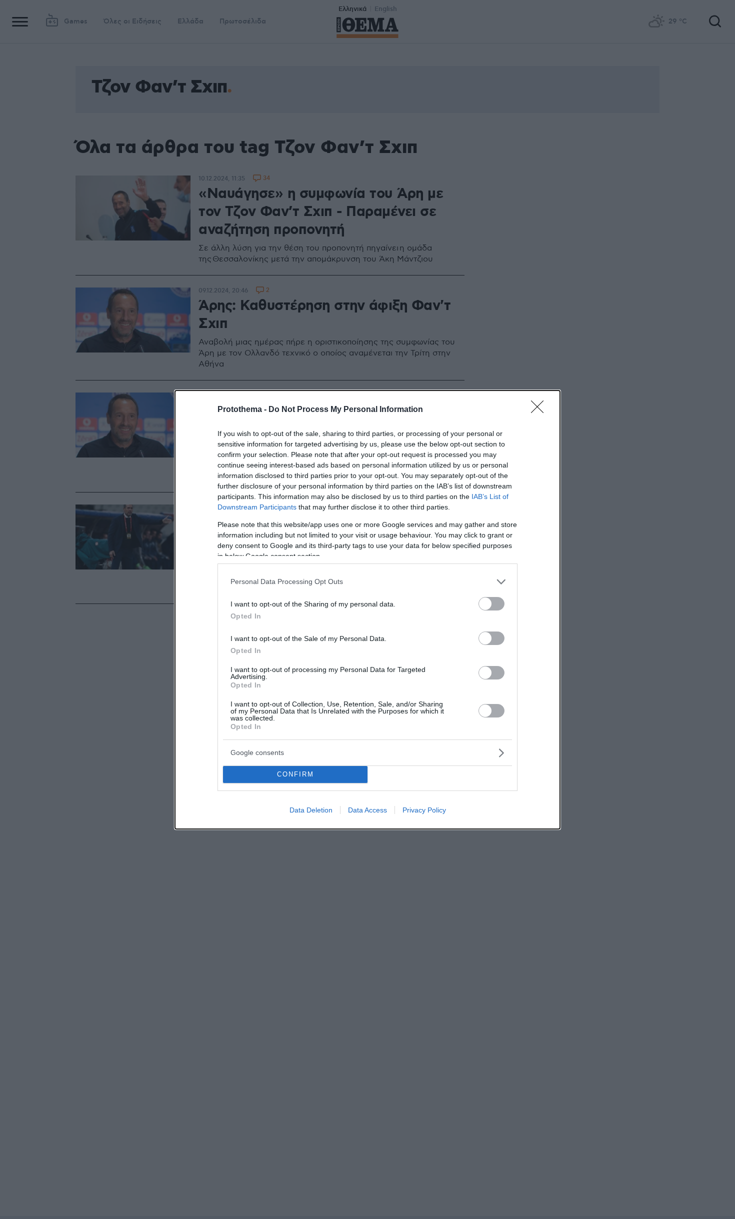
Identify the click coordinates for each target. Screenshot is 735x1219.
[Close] (540, 410)
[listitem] (367, 581)
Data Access (367, 810)
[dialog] (367, 609)
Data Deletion (311, 810)
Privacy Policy (424, 810)
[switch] (491, 603)
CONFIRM (295, 774)
